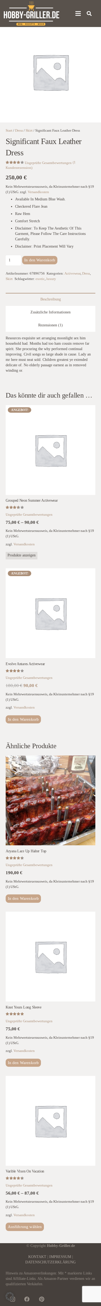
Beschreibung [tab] (50, 299)
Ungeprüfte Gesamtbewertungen (48, 163)
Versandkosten (38, 192)
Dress (19, 130)
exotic (40, 279)
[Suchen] (89, 13)
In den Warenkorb (39, 260)
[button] (23, 719)
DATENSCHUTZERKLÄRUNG (50, 1262)
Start (9, 130)
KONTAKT (37, 1257)
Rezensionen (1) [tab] (50, 325)
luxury (51, 279)
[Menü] (78, 13)
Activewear (72, 273)
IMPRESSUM (60, 1257)
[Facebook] (27, 1299)
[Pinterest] (41, 1299)
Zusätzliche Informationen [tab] (50, 312)
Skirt (29, 130)
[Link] (31, 13)
